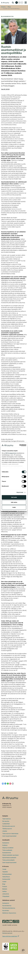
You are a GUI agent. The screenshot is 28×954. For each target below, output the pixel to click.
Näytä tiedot (20, 492)
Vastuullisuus (6, 876)
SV (22, 2)
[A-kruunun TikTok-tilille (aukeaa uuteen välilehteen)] (14, 920)
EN (19, 2)
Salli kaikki (14, 497)
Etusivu (3, 7)
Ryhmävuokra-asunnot (8, 826)
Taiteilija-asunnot (7, 828)
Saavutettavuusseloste (9, 936)
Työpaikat (5, 872)
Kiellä (14, 507)
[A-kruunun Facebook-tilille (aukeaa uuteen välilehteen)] (3, 920)
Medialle (4, 889)
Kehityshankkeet (7, 874)
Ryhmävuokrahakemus (8, 908)
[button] (23, 950)
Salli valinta (14, 502)
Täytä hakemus (6, 819)
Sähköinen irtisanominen (9, 913)
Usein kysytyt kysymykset (9, 836)
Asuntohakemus (6, 905)
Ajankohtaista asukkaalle (9, 857)
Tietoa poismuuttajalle (8, 860)
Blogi (9, 7)
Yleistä (4, 869)
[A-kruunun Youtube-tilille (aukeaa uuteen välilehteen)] (10, 920)
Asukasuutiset (6, 879)
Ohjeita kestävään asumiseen (10, 855)
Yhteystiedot (5, 896)
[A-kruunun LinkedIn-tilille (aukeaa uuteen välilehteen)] (7, 920)
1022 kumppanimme (11, 453)
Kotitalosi (4, 845)
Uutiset (4, 881)
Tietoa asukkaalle (7, 850)
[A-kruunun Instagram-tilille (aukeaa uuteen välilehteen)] (19, 920)
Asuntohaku (5, 910)
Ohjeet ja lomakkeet (7, 848)
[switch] (24, 476)
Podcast (4, 886)
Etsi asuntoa (5, 821)
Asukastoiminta (6, 852)
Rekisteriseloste (7, 933)
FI (16, 2)
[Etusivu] (5, 2)
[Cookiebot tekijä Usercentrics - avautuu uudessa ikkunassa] (19, 445)
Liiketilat (4, 831)
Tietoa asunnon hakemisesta (10, 833)
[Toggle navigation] (25, 2)
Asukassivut (5, 843)
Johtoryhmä (5, 894)
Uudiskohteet (6, 824)
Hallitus (4, 891)
